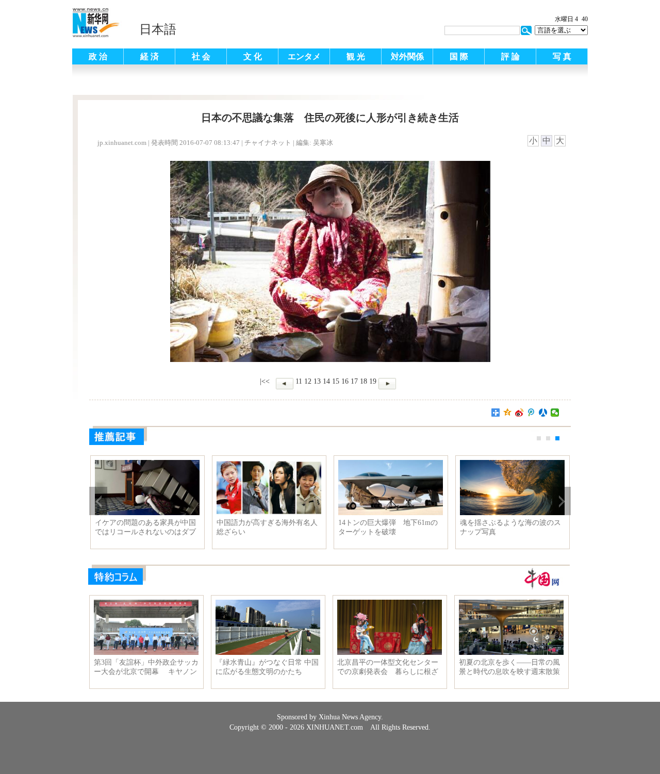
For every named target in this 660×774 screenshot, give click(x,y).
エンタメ (304, 56)
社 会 (201, 56)
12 (307, 381)
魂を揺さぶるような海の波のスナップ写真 (510, 527)
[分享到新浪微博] (519, 412)
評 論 (510, 56)
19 (372, 381)
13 (317, 381)
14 (326, 381)
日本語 (157, 29)
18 (363, 381)
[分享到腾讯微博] (531, 412)
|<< (265, 381)
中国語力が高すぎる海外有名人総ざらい (267, 527)
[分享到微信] (555, 412)
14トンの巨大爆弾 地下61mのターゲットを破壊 (388, 527)
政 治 (98, 56)
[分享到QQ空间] (507, 412)
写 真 (562, 56)
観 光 (355, 56)
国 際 (459, 56)
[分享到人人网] (543, 412)
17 (354, 381)
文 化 (252, 56)
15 (335, 381)
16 (345, 381)
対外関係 (407, 56)
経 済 (149, 56)
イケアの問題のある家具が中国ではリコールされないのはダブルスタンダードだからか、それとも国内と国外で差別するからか (145, 527)
